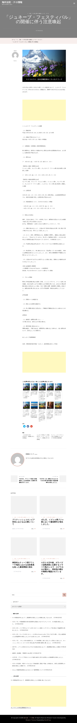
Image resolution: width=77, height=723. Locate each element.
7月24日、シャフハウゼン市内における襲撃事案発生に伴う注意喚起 (50, 394)
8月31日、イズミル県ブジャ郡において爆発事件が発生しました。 (52, 522)
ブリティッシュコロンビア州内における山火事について (23, 522)
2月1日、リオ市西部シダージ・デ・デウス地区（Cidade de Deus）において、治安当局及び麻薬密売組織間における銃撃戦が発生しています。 (42, 415)
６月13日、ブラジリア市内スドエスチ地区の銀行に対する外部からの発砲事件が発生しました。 (38, 657)
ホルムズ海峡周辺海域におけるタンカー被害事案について (28, 670)
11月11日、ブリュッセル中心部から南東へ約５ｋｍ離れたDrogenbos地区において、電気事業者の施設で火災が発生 (50, 414)
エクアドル (43, 560)
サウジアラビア (15, 560)
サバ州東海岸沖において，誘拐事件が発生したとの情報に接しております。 (32, 617)
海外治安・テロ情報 (12, 2)
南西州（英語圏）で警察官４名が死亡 (22, 653)
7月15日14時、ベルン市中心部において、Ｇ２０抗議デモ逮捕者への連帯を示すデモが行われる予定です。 (58, 395)
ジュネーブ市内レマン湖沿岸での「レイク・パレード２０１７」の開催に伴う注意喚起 (26, 394)
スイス (47, 13)
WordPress (47, 720)
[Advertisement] (44, 110)
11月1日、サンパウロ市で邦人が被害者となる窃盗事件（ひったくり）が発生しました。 (58, 412)
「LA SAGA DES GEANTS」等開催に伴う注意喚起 (34, 393)
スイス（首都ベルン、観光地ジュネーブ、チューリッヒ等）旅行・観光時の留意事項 (26, 413)
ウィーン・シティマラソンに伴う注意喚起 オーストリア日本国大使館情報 (57, 436)
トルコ (61, 517)
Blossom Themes (31, 720)
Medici (15, 60)
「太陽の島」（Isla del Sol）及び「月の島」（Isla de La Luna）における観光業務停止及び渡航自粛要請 (34, 413)
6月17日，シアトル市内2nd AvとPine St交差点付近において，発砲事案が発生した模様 (36, 647)
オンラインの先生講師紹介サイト (21, 708)
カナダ (32, 517)
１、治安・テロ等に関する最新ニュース (36, 13)
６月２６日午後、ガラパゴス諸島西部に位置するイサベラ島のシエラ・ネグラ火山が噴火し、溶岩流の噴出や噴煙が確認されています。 (52, 568)
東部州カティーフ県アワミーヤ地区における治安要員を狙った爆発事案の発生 (23, 565)
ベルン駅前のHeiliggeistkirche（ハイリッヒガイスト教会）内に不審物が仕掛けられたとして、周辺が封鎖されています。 (42, 396)
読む (33, 528)
